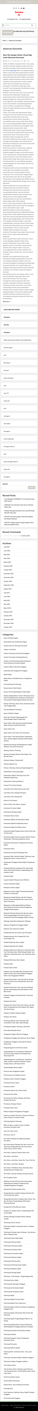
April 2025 (7, 604)
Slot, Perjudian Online (10, 1177)
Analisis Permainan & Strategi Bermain (15, 657)
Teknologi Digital (9, 1295)
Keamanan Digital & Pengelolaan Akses (16, 823)
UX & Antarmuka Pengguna (12, 1398)
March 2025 (7, 608)
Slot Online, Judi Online (11, 1156)
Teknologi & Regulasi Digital (12, 1269)
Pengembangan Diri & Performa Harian (15, 1048)
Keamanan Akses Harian (11, 816)
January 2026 (8, 570)
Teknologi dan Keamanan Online (14, 1292)
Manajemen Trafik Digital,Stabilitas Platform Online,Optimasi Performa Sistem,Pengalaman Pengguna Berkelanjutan (18, 907)
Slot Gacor (7, 363)
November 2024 (8, 623)
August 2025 (7, 589)
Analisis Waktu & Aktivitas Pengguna (15, 667)
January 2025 (8, 616)
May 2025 (7, 600)
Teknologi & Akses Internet (12, 1222)
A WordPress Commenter (12, 536)
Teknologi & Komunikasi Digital (13, 1253)
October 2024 (8, 627)
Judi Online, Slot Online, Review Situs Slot (16, 789)
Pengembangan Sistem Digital (13, 1067)
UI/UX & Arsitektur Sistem (12, 1377)
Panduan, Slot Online (10, 1017)
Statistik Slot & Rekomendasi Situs (14, 1189)
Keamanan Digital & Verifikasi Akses (15, 827)
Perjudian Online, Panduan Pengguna (15, 1079)
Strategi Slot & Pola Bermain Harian (15, 1207)
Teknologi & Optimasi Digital (12, 1257)
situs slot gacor (8, 378)
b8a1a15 (7, 61)
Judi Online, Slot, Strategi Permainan (15, 793)
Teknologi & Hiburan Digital (12, 1242)
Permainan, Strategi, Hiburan (12, 1104)
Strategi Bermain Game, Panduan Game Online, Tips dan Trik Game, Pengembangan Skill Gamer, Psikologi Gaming (19, 1201)
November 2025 (8, 577)
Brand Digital (8, 674)
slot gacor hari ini (9, 446)
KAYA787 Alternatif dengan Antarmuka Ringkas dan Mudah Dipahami (19, 2)
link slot (6, 370)
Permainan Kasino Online (11, 1083)
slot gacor (7, 416)
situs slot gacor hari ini (11, 462)
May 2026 (7, 554)
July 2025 (7, 593)
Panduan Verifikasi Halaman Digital (14, 1013)
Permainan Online (9, 1086)
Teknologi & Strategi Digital (12, 1272)
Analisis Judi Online (10, 649)
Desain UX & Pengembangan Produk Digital (17, 692)
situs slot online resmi (11, 1131)
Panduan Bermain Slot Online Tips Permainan (18, 933)
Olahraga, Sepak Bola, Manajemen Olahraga (17, 921)
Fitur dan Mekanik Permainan (13, 709)
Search (5, 484)
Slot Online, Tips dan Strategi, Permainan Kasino (18, 1174)
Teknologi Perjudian (10, 1334)
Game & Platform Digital (11, 713)
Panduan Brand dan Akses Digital (14, 942)
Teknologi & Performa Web (12, 1261)
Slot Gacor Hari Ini (9, 1135)
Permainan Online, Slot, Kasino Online (15, 1090)
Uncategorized (8, 1388)
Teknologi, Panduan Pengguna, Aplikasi (16, 1361)
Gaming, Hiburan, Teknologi (12, 750)
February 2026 (8, 566)
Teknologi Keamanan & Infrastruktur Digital (17, 1330)
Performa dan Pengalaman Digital (14, 1071)
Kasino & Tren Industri (10, 800)
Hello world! (26, 536)
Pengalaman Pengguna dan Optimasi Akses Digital (19, 1038)
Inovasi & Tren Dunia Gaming (12, 785)
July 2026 (7, 547)
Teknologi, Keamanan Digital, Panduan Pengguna (19, 1357)
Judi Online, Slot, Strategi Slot (13, 797)
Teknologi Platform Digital (12, 1348)
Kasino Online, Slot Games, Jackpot (15, 804)
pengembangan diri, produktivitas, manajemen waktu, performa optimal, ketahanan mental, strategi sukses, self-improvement (18, 1062)
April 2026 (7, 558)
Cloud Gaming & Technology (12, 684)
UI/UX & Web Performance (12, 1381)
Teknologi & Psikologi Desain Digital (15, 1265)
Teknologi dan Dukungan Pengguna (14, 1284)
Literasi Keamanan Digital (12, 884)
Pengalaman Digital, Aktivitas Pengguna (16, 1034)
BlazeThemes (20, 1407)
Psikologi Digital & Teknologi (13, 1121)
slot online (7, 424)
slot (5, 355)
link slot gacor (8, 347)
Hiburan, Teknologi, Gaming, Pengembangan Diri (18, 768)
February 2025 (8, 612)
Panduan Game (8, 964)
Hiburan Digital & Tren (10, 764)
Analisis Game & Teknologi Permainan (15, 646)
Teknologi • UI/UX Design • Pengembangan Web (18, 1276)
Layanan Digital (8, 876)
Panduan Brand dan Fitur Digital (13, 946)
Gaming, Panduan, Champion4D (13, 760)
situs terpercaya (9, 439)
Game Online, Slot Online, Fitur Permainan (16, 733)
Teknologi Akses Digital (11, 1280)
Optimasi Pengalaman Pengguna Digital (16, 925)
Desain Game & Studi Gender (12, 688)
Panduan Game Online (10, 967)
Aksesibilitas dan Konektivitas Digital (15, 642)
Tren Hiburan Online (10, 1365)
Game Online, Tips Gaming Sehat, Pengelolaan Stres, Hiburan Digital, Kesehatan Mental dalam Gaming (18, 739)
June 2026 (7, 551)
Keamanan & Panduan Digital (12, 812)
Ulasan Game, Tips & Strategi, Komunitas (16, 1385)
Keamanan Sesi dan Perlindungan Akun (16, 852)
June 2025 (7, 596)
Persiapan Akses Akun (11, 1108)
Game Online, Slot (9, 729)
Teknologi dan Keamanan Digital (14, 1288)
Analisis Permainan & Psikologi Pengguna (16, 653)
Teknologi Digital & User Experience (15, 1303)
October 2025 (8, 581)
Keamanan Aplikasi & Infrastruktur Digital (16, 819)
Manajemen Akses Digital (12, 887)
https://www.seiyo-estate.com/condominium (17, 340)
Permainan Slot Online (10, 1094)
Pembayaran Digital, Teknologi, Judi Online (17, 1026)
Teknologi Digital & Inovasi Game (14, 1299)
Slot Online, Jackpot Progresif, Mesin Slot (16, 1152)
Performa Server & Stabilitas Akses (14, 1075)
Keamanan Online (9, 849)
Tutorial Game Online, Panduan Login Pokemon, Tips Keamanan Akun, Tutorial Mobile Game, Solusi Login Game (19, 1371)
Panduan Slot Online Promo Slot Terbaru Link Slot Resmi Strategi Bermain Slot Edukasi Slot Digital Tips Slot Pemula (19, 1007)
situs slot (13, 70)
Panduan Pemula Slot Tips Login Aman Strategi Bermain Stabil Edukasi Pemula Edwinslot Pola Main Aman (18, 989)
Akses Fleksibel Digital (11, 638)
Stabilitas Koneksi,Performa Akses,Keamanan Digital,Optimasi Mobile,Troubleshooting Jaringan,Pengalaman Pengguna (18, 1183)
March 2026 (7, 562)
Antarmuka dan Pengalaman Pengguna (15, 671)
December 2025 (8, 574)
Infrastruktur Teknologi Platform (14, 781)
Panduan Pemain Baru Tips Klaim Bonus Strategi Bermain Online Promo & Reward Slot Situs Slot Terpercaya (18, 981)
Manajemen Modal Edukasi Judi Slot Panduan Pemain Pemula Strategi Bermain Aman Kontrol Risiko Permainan (18, 899)
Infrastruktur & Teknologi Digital (13, 772)
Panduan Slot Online (10, 1001)
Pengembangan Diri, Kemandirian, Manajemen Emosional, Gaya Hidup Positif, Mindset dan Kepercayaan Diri (18, 1054)
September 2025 (9, 585)
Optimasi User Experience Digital (14, 929)
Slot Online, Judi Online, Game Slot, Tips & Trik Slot (19, 1160)
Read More (6, 301)
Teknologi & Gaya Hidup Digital (13, 1238)
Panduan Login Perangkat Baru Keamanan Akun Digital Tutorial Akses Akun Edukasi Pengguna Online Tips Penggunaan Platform (18, 974)
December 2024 (8, 619)
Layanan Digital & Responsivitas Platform (16, 880)
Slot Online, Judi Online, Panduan (14, 1164)
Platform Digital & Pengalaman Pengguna (16, 1111)
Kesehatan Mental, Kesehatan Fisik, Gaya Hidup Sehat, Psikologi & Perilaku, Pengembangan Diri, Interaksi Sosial (18, 870)
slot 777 (6, 393)
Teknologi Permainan (10, 1344)
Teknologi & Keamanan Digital (13, 1246)
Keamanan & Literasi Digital (12, 808)
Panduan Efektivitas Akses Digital (14, 960)
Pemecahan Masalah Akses (12, 1030)
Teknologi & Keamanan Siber (12, 1249)
